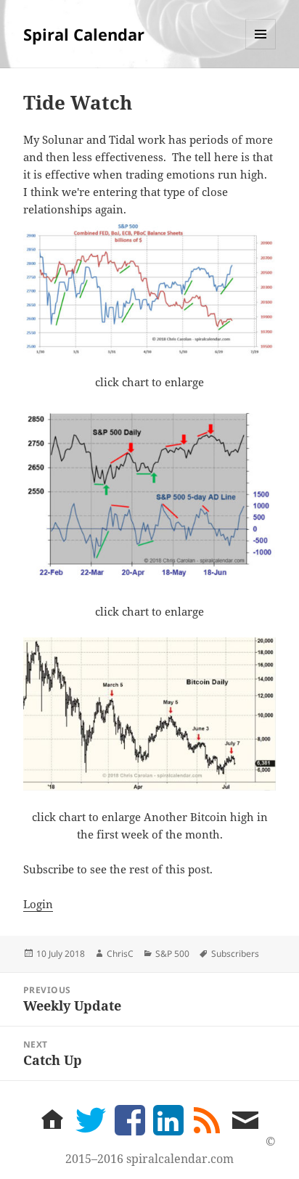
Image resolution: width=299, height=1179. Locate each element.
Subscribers (235, 953)
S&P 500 (172, 953)
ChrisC (120, 953)
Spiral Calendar (83, 34)
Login (38, 904)
